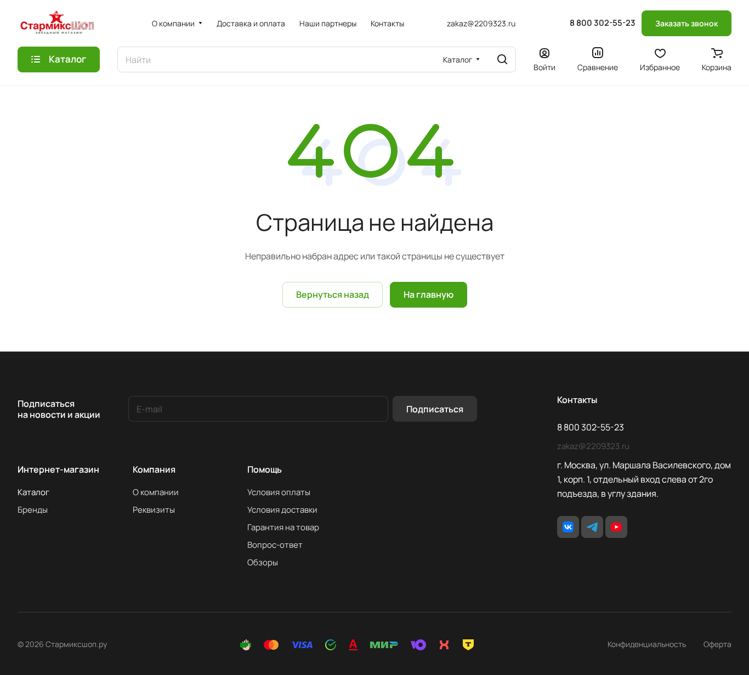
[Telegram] (592, 527)
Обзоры (262, 562)
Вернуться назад (332, 294)
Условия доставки (282, 509)
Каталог (33, 492)
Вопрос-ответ (275, 545)
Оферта (717, 644)
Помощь (264, 469)
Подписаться (434, 409)
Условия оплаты (278, 492)
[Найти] (502, 59)
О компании (156, 492)
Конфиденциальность (647, 644)
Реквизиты (154, 509)
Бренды (33, 509)
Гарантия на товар (283, 527)
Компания (154, 469)
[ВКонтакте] (568, 527)
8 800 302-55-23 (602, 23)
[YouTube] (616, 527)
